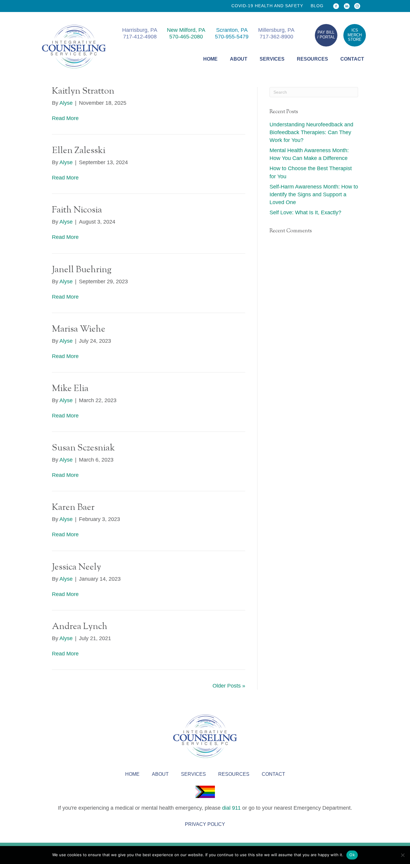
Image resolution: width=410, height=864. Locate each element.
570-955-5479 (232, 37)
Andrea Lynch (79, 626)
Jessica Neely (76, 567)
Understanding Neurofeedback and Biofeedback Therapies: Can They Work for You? (311, 132)
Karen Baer (73, 507)
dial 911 (231, 808)
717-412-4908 (140, 37)
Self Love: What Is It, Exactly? (305, 212)
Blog (317, 5)
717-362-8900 (276, 37)
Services (272, 59)
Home (210, 59)
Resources (312, 59)
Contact (352, 59)
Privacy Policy (205, 824)
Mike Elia (70, 388)
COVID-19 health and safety (267, 5)
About (238, 59)
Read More (65, 118)
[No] (402, 855)
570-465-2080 (186, 37)
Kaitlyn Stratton (83, 91)
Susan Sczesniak (83, 448)
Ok (352, 854)
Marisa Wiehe (78, 329)
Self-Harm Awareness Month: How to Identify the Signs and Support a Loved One (314, 194)
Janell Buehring (81, 269)
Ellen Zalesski (78, 150)
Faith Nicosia (77, 210)
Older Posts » (229, 686)
